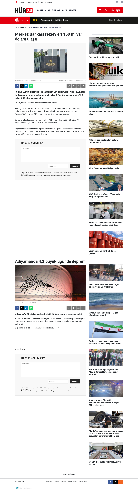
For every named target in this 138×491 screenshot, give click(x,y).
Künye (57, 481)
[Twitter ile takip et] (115, 482)
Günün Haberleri (32, 2)
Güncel (40, 10)
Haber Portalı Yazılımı (25, 488)
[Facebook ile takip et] (110, 482)
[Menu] (100, 10)
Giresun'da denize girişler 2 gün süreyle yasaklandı (58, 20)
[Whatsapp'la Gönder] (31, 86)
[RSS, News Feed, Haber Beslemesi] (120, 482)
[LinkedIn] (26, 86)
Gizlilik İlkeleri (72, 481)
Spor (47, 10)
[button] (74, 86)
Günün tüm (116, 20)
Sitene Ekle (48, 2)
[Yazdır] (69, 86)
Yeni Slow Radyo (69, 474)
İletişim (63, 481)
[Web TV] (117, 2)
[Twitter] (22, 86)
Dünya (64, 10)
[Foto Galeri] (122, 2)
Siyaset (72, 10)
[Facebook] (17, 86)
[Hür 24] (24, 10)
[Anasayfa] (16, 2)
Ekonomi (56, 10)
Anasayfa (20, 28)
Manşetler (23, 2)
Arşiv (41, 2)
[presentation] (22, 20)
